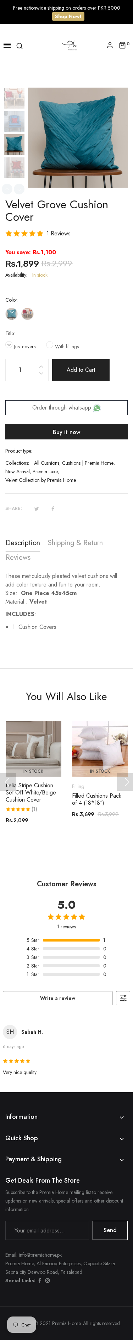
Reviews (18, 557)
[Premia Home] (71, 44)
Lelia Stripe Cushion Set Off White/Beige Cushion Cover (31, 792)
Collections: (17, 462)
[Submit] (103, 757)
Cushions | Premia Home (87, 462)
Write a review (57, 998)
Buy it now (66, 432)
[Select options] (37, 757)
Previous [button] (7, 189)
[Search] (19, 45)
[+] (41, 365)
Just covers (24, 346)
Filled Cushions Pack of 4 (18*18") (96, 799)
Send (110, 1230)
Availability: (16, 274)
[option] (17, 99)
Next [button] (19, 189)
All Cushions (46, 462)
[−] (41, 374)
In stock (33, 771)
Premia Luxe (45, 471)
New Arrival (17, 471)
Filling (78, 786)
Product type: (18, 450)
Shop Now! (68, 16)
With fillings (67, 346)
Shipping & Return (75, 543)
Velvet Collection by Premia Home (40, 480)
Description (23, 543)
